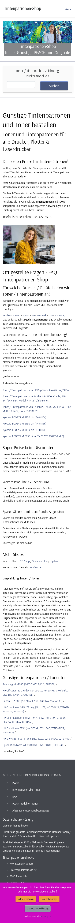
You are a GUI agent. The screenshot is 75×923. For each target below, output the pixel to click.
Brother (7, 315)
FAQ (14, 796)
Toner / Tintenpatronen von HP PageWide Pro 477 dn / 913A (36, 390)
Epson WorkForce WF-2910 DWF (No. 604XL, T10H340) (33, 745)
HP (33, 315)
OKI (51, 315)
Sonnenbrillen (39, 561)
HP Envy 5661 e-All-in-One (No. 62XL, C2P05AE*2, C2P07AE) (36, 738)
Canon (16, 315)
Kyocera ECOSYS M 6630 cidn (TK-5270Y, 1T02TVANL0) (33, 436)
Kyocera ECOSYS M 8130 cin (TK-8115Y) (24, 417)
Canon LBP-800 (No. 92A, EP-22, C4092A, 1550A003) (32, 701)
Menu (68, 9)
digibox (54, 561)
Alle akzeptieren (25, 898)
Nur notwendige (49, 898)
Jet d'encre (35, 567)
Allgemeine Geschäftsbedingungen (31, 810)
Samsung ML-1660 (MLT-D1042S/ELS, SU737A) (29, 684)
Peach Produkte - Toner (25, 803)
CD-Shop (25, 561)
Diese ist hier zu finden (15, 825)
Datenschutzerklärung (37, 908)
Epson (25, 315)
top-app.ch (46, 916)
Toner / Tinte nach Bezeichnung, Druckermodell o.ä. (38, 73)
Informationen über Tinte (26, 789)
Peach (15, 782)
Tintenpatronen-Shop (22, 8)
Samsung (60, 315)
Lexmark (41, 315)
